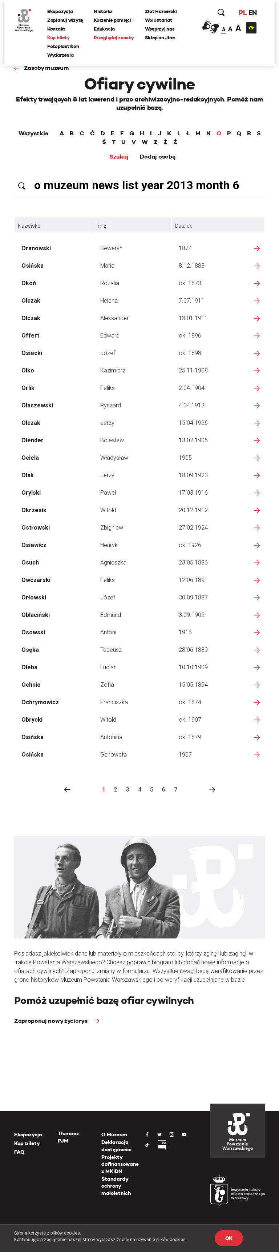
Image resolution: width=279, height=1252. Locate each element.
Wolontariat (158, 20)
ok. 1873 (190, 283)
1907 (185, 754)
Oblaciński (35, 614)
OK (228, 1238)
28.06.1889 (193, 649)
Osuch (30, 562)
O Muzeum (114, 1134)
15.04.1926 (193, 422)
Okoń (28, 283)
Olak (27, 475)
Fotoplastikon (63, 46)
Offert (30, 335)
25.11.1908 (193, 370)
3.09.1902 (192, 614)
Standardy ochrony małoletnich (116, 1186)
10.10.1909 (193, 667)
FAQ (19, 1152)
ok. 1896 (190, 335)
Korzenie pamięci (113, 20)
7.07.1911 (192, 300)
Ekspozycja (60, 11)
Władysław (114, 457)
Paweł (108, 492)
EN (252, 12)
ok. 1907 (190, 719)
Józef (107, 353)
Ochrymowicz (40, 702)
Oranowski (36, 248)
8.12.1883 (192, 265)
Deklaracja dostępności (116, 1146)
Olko (27, 370)
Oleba (29, 667)
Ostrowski (35, 527)
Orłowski (33, 597)
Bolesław (112, 440)
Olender (32, 440)
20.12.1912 (193, 510)
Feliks (107, 387)
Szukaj (119, 157)
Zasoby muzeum (46, 68)
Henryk (109, 545)
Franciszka (114, 702)
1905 (185, 457)
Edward (110, 335)
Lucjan (108, 667)
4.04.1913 (192, 405)
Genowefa (113, 754)
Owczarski (35, 580)
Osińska (32, 265)
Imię (101, 226)
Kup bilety (58, 38)
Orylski (31, 492)
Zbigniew (111, 527)
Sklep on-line (160, 38)
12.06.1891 (193, 580)
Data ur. (183, 226)
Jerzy (107, 422)
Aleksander (114, 318)
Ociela (30, 457)
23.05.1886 (193, 562)
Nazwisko (29, 226)
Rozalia (109, 283)
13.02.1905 (193, 440)
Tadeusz (111, 649)
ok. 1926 (190, 545)
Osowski (33, 632)
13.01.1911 (193, 318)
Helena (109, 300)
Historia (103, 11)
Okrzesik (33, 510)
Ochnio (31, 684)
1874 (185, 248)
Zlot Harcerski (161, 11)
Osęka (30, 649)
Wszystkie (33, 133)
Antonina (111, 737)
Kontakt (56, 29)
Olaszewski (37, 405)
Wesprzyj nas (160, 29)
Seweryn (111, 248)
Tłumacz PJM (68, 1137)
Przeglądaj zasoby (114, 38)
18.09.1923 (193, 475)
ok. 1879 (190, 737)
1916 (185, 632)
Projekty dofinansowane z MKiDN (120, 1164)
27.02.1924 (193, 527)
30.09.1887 (193, 597)
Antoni (108, 632)
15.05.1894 (193, 684)
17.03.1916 (193, 492)
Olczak (30, 300)
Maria (107, 265)
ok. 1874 (190, 702)
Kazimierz (112, 370)
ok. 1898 (190, 353)
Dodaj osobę (157, 157)
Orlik (28, 387)
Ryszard (110, 405)
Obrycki (32, 719)
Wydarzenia (60, 55)
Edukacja (104, 29)
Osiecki (31, 353)
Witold (108, 510)
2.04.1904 (192, 387)
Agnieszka (113, 562)
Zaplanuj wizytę (65, 20)
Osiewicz (33, 545)
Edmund (110, 614)
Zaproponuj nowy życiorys (51, 1021)
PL (243, 12)
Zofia (107, 684)
